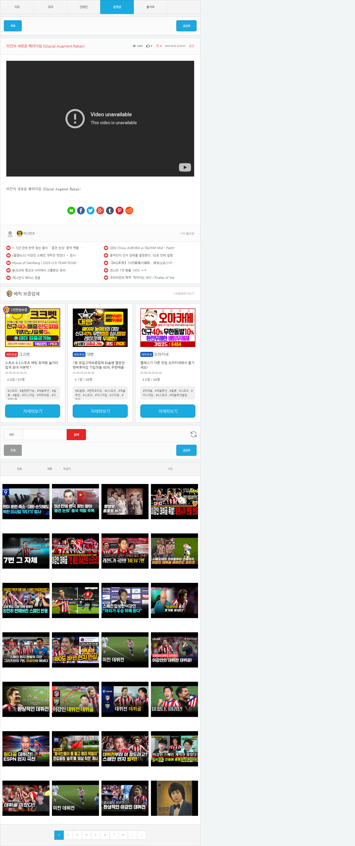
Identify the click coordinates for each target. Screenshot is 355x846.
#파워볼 (147, 390)
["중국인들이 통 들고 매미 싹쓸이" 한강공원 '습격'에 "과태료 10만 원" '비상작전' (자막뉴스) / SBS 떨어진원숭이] (75, 748)
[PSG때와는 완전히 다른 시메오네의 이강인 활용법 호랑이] (26, 551)
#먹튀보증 (43, 395)
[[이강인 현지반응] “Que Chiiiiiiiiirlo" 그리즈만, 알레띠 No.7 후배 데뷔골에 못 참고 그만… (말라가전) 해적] (125, 551)
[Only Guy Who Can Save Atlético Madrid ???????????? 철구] (75, 600)
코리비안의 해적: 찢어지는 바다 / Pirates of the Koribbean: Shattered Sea (144, 277)
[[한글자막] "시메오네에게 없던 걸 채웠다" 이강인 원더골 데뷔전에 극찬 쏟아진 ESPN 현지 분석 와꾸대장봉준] (26, 748)
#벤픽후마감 (94, 390)
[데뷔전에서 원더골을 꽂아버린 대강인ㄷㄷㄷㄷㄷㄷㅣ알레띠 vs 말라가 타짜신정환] (125, 699)
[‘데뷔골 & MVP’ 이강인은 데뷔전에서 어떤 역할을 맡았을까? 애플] (26, 699)
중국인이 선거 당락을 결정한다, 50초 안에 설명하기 (144, 255)
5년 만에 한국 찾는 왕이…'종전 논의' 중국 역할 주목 (50, 248)
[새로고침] (194, 434)
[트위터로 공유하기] (90, 211)
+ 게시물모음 (186, 233)
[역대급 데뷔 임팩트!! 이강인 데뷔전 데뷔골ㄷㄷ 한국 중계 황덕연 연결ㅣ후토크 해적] (75, 699)
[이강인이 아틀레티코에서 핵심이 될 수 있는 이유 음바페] (75, 798)
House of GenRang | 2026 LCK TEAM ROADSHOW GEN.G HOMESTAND (46, 263)
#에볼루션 (43, 390)
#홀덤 (16, 395)
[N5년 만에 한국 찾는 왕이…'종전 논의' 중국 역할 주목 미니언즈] (75, 501)
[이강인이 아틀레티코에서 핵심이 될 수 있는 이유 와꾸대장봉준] (125, 650)
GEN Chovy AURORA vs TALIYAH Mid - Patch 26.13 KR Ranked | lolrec (144, 248)
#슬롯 (173, 390)
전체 (12, 450)
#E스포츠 (110, 390)
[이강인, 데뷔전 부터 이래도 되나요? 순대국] (174, 699)
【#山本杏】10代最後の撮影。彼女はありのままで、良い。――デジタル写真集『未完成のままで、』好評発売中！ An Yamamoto (144, 263)
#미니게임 (28, 395)
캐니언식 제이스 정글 (26, 278)
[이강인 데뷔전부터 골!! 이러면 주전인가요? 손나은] (26, 798)
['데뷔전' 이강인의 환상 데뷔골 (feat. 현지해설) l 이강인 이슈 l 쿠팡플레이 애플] (174, 650)
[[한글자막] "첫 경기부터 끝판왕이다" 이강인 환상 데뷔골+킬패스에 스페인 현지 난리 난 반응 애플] (125, 748)
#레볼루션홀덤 (178, 395)
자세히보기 (32, 411)
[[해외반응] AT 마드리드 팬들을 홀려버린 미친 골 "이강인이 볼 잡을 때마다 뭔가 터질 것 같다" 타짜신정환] (26, 600)
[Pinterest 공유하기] (119, 211)
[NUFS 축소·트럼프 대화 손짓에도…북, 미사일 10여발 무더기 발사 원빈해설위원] (26, 501)
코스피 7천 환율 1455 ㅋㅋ (128, 270)
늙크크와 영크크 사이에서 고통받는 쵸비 (38, 270)
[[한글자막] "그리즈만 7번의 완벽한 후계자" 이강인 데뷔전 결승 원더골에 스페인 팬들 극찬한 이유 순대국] (26, 650)
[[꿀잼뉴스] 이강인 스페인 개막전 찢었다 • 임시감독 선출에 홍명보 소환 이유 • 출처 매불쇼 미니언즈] (174, 748)
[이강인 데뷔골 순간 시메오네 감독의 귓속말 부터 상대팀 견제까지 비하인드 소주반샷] (174, 551)
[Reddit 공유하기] (129, 211)
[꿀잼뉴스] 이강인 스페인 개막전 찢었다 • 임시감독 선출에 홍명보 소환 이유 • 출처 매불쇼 (46, 255)
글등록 (186, 25)
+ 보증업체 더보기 (183, 293)
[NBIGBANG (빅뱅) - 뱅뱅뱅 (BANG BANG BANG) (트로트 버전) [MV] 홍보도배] (125, 501)
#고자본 (114, 395)
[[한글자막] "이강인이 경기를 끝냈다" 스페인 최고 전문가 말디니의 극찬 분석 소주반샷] (174, 600)
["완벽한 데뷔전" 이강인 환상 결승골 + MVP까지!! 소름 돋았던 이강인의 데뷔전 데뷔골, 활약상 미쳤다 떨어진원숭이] (125, 798)
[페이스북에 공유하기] (81, 211)
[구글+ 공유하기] (100, 211)
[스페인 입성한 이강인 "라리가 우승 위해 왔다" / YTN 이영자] (125, 600)
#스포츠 (12, 390)
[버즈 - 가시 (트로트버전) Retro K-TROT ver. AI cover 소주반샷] (174, 798)
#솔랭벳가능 (27, 390)
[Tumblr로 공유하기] (110, 211)
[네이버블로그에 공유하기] (71, 211)
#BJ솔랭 (80, 390)
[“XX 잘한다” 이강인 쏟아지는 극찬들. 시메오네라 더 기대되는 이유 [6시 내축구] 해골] (75, 650)
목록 (12, 25)
